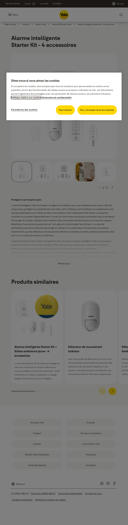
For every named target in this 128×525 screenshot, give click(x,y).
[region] (64, 96)
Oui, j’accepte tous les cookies (97, 110)
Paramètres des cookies (24, 109)
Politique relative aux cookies (26, 97)
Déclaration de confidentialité (56, 97)
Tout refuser (65, 110)
